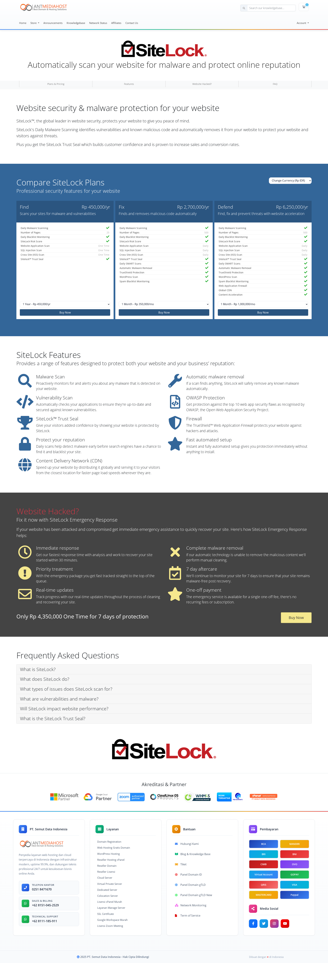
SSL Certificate (105, 914)
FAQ (275, 84)
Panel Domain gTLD (193, 885)
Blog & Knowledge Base (195, 854)
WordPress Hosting (108, 853)
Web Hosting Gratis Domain (113, 847)
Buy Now (65, 312)
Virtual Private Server (109, 883)
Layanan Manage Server (111, 907)
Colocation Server (107, 895)
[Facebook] (253, 923)
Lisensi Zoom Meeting (110, 925)
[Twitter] (263, 923)
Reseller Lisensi (106, 871)
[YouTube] (285, 923)
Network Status (98, 23)
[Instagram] (274, 923)
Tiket (183, 864)
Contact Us (131, 23)
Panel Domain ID (191, 874)
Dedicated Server (107, 889)
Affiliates (116, 23)
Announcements (53, 23)
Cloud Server (104, 877)
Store (33, 23)
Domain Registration (109, 841)
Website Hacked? (202, 84)
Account (302, 23)
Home (22, 23)
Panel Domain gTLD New (196, 895)
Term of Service (190, 915)
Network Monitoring (193, 905)
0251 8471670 (42, 889)
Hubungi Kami (189, 844)
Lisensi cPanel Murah (109, 901)
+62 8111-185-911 (44, 921)
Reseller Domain (107, 865)
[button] (164, 669)
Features (129, 84)
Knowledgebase (76, 23)
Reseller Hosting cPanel (111, 859)
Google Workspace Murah (112, 920)
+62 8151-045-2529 (45, 905)
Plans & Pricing (55, 84)
